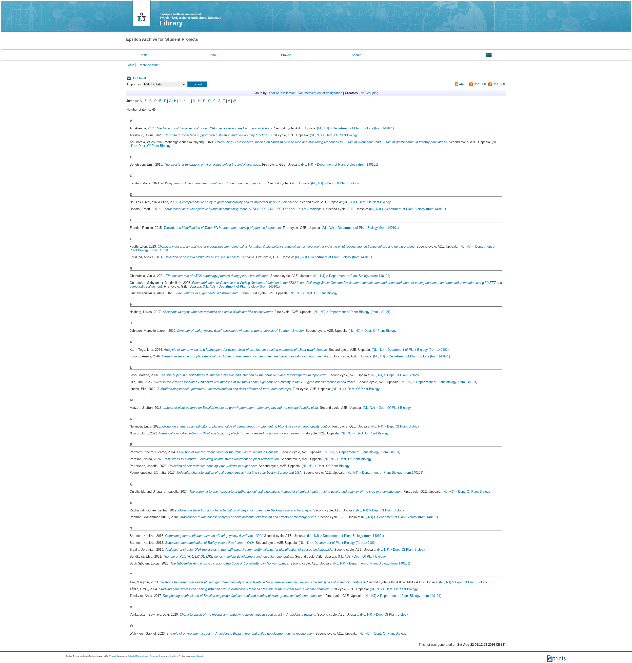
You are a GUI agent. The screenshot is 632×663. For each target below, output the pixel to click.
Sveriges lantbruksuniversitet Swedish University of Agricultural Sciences (190, 16)
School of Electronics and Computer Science (146, 656)
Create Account (148, 65)
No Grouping (369, 93)
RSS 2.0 (499, 84)
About (214, 55)
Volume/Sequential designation (320, 93)
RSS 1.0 (480, 84)
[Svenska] (489, 55)
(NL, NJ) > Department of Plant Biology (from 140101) (355, 128)
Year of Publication (282, 93)
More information (198, 656)
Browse (286, 55)
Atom (463, 84)
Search (356, 55)
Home (143, 55)
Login (130, 65)
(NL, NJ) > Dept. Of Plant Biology (334, 135)
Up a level (139, 78)
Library (171, 23)
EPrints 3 (112, 656)
